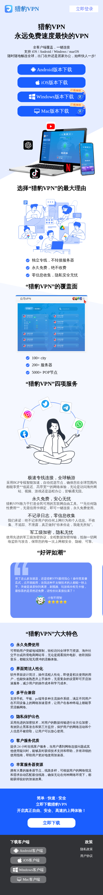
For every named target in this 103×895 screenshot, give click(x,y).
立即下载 (51, 822)
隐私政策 (86, 849)
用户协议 (86, 856)
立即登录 (84, 8)
